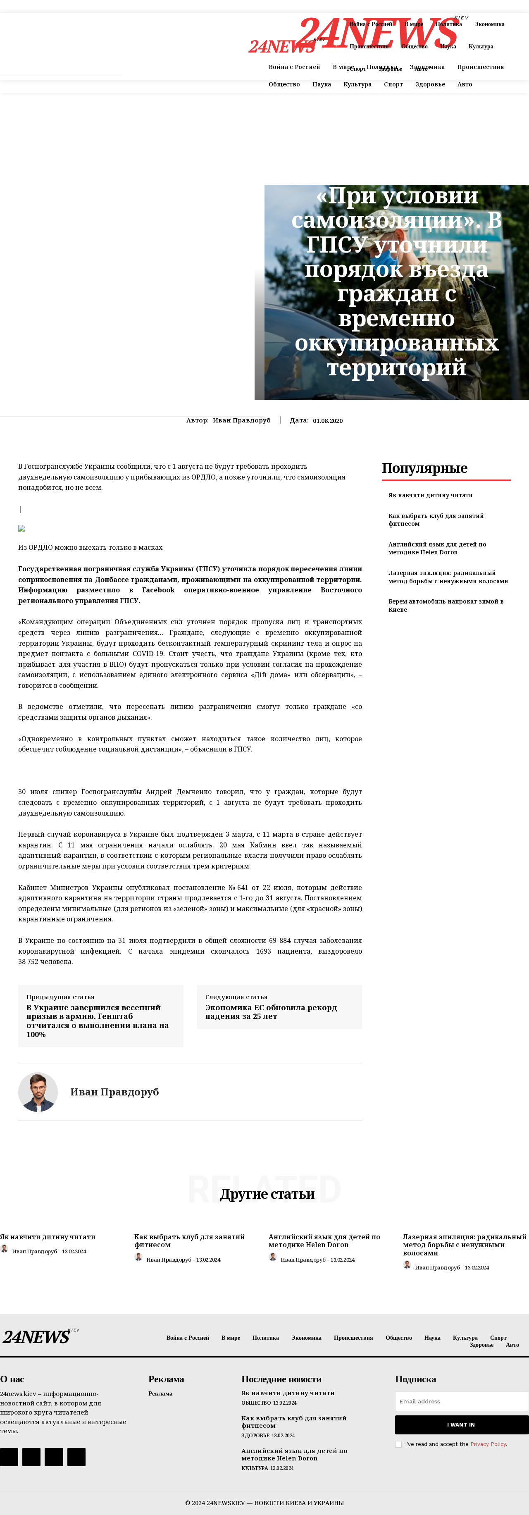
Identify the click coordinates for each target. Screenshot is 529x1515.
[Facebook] (9, 1457)
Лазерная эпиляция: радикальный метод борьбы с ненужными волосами (448, 577)
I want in (461, 1425)
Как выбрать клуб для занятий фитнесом (189, 1240)
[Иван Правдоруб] (38, 1092)
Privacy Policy (488, 1444)
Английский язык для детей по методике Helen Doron (437, 548)
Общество (256, 1403)
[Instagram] (31, 1457)
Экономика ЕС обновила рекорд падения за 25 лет (271, 1012)
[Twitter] (54, 1457)
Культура (397, 168)
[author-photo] (5, 1250)
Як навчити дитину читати (430, 495)
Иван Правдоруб (242, 420)
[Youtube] (76, 1457)
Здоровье (255, 1435)
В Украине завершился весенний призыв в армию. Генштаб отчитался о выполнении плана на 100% (97, 1021)
